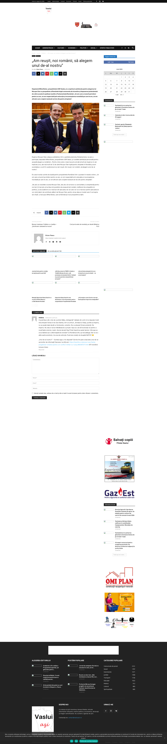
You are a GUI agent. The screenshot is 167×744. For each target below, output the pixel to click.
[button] (132, 48)
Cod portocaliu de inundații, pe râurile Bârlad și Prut (84, 225)
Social (79, 1)
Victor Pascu (39, 69)
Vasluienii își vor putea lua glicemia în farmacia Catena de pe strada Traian (124, 107)
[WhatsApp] (52, 74)
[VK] (43, 74)
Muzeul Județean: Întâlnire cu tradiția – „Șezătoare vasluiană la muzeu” (44, 225)
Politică (75, 1)
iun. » (122, 95)
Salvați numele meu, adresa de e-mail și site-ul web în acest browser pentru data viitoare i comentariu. (66, 393)
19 (106, 88)
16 (125, 84)
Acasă (49, 1)
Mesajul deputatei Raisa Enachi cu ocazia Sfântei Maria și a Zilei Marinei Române (41, 299)
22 (121, 88)
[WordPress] (57, 242)
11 (133, 81)
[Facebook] (96, 1)
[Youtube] (60, 242)
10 (129, 81)
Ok (72, 741)
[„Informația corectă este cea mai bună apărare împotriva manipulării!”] (88, 289)
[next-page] (36, 305)
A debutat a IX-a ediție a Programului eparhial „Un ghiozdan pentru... (51, 667)
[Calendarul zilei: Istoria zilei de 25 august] (108, 117)
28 (117, 92)
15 (121, 84)
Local (38, 53)
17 (129, 84)
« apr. (117, 95)
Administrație (55, 1)
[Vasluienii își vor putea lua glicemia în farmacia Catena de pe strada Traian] (108, 107)
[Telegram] (56, 74)
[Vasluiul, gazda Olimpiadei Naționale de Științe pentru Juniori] (108, 126)
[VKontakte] (102, 1)
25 (133, 88)
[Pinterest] (47, 74)
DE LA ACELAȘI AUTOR (54, 251)
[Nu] (165, 738)
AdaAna (41, 318)
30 (125, 92)
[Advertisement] (83, 31)
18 (133, 84)
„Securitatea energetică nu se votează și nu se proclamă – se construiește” (87, 273)
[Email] (60, 74)
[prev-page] (33, 305)
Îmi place (131, 62)
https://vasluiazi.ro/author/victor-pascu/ (55, 238)
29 (121, 92)
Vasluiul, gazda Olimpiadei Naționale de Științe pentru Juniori (123, 126)
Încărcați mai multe (119, 134)
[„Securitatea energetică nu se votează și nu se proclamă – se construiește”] (88, 262)
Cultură (62, 1)
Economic (68, 1)
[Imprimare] (65, 74)
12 (106, 84)
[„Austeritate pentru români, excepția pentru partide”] (42, 262)
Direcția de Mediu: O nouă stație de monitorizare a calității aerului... (51, 677)
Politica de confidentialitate (88, 741)
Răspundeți (41, 349)
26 (106, 92)
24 (129, 88)
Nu (76, 741)
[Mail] (50, 242)
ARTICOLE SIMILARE (39, 251)
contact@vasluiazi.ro (75, 717)
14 (117, 84)
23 (125, 88)
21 (117, 88)
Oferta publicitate (87, 1)
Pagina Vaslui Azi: (110, 56)
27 (111, 92)
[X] (38, 74)
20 (111, 88)
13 (111, 84)
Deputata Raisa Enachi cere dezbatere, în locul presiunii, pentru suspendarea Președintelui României (65, 299)
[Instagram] (99, 1)
